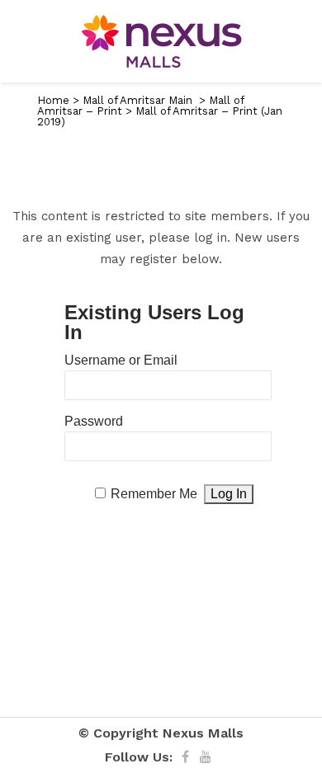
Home (53, 100)
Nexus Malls (203, 733)
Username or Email (121, 360)
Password (93, 421)
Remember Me (154, 494)
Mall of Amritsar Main (137, 100)
